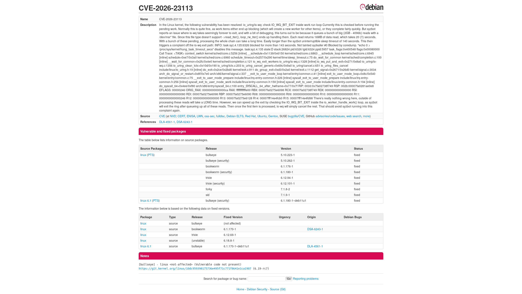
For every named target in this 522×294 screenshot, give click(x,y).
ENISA (191, 116)
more (366, 116)
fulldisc (220, 116)
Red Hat (250, 116)
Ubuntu (262, 116)
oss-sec (210, 116)
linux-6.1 (145, 200)
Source (274, 289)
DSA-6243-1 (184, 122)
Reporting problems (306, 278)
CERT (181, 116)
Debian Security (257, 289)
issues (341, 116)
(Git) (283, 289)
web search (353, 116)
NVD (173, 116)
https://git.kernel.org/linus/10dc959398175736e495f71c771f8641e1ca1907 (195, 268)
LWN (200, 116)
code (333, 116)
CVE (162, 116)
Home (240, 289)
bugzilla (293, 116)
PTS (151, 155)
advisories (322, 116)
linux (143, 155)
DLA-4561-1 (167, 122)
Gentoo (273, 116)
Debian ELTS (235, 116)
